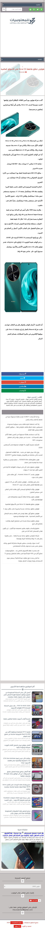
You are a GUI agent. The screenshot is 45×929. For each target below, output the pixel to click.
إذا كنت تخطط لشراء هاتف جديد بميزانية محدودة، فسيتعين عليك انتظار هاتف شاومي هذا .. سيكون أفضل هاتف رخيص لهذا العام (24, 427)
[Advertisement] (22, 39)
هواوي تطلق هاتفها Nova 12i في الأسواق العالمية (22, 504)
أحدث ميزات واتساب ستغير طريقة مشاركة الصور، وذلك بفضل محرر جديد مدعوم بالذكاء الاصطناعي (22, 544)
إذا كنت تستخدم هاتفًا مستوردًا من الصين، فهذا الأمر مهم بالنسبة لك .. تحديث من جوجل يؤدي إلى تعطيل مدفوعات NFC (23, 437)
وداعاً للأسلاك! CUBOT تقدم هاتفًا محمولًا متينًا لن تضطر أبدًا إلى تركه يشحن (24, 418)
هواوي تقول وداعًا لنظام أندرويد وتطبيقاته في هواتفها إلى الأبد (25, 498)
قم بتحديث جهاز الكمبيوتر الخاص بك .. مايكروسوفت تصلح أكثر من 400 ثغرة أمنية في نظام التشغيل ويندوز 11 (23, 552)
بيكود (16, 926)
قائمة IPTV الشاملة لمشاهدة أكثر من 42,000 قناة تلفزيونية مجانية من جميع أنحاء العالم (17, 734)
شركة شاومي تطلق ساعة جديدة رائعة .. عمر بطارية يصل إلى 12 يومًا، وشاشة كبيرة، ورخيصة (23, 537)
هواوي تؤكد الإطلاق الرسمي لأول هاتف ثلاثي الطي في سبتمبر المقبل (23, 490)
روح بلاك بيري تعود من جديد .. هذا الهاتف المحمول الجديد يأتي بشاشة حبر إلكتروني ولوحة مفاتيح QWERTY (23, 453)
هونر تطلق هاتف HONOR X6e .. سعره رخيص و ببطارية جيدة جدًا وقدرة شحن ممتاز (22, 461)
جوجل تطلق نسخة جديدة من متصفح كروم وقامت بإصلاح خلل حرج (24, 522)
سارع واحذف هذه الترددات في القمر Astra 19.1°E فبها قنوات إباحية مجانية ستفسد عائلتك (16, 787)
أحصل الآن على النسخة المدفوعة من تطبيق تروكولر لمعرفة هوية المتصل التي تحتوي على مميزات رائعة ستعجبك (17, 695)
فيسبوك (22, 374)
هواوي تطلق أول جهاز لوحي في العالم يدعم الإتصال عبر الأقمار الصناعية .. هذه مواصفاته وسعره (23, 515)
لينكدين (21, 386)
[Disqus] (22, 594)
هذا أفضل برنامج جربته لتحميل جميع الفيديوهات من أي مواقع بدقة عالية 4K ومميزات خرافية (17, 774)
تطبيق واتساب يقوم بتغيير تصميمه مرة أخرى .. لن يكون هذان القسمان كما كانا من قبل (22, 529)
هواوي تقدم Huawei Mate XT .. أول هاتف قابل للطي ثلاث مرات (24, 476)
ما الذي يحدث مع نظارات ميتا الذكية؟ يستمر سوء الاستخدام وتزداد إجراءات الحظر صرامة (24, 559)
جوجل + (22, 382)
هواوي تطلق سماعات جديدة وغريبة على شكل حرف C (21, 509)
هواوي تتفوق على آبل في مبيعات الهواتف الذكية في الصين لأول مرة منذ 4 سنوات (22, 468)
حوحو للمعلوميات (16, 922)
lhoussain (22, 72)
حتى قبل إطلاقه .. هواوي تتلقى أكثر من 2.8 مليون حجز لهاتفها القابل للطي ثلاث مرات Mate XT (23, 483)
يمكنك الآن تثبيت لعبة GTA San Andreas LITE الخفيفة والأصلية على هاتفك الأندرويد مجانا (16, 760)
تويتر (21, 378)
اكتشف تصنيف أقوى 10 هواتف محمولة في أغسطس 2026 (23, 446)
